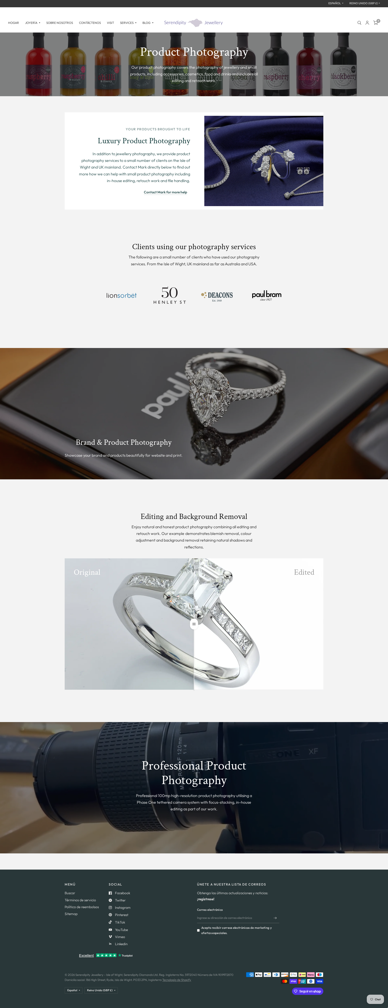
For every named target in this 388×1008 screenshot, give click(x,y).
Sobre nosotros (59, 23)
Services (127, 23)
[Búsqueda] (359, 22)
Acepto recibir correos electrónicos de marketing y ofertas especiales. (236, 930)
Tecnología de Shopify (176, 980)
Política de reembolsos (82, 907)
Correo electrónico (210, 910)
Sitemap (71, 914)
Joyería (31, 23)
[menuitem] (15, 22)
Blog (146, 23)
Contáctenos (90, 23)
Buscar (70, 893)
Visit (110, 23)
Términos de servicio (80, 900)
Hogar (13, 23)
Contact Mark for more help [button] (165, 192)
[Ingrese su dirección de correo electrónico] (275, 918)
